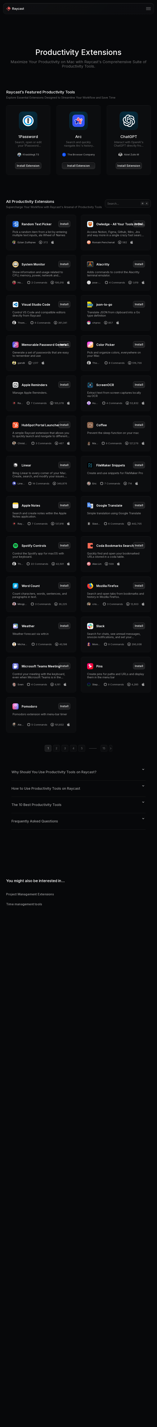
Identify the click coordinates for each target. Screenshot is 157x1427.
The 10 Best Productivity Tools (36, 805)
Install (64, 223)
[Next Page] (110, 748)
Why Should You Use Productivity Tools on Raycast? (53, 772)
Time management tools (24, 904)
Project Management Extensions (30, 894)
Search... (113, 203)
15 (104, 748)
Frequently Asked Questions (34, 821)
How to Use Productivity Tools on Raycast (45, 788)
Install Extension (28, 165)
